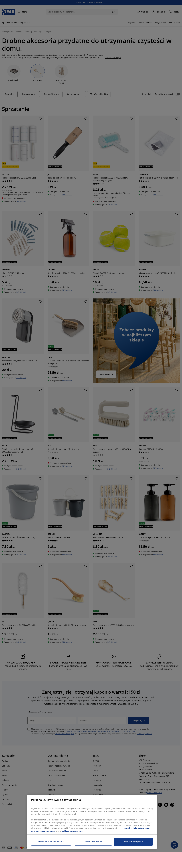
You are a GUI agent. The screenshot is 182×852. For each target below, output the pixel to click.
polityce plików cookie (72, 831)
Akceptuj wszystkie (133, 841)
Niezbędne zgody (93, 841)
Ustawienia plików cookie (51, 841)
